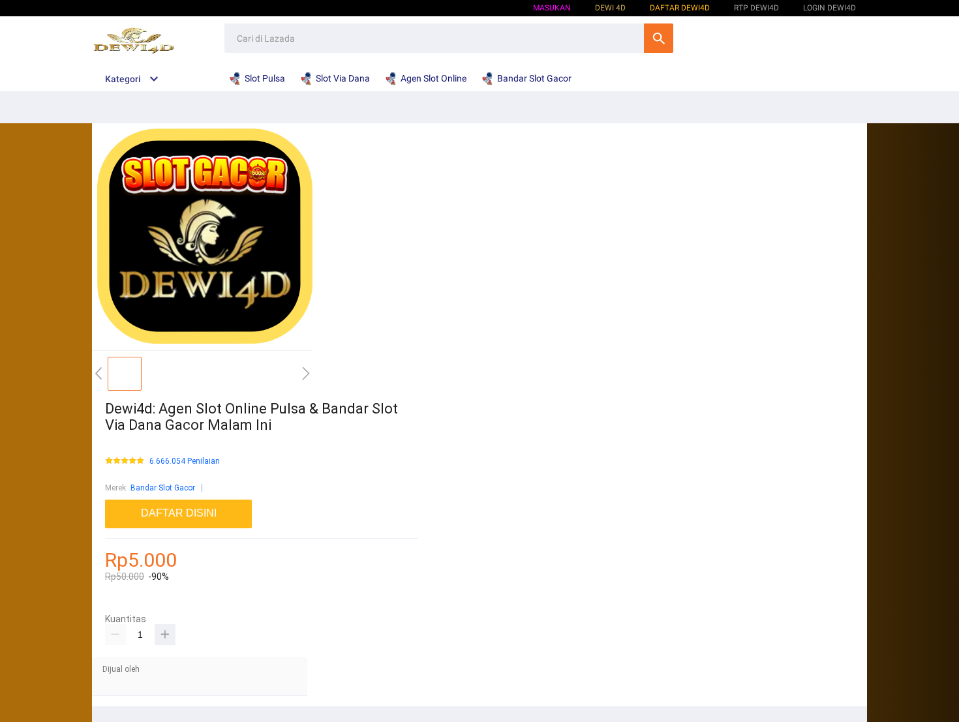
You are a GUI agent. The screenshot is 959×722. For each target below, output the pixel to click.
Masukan (552, 7)
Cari (658, 38)
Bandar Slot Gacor (162, 487)
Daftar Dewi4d (680, 7)
